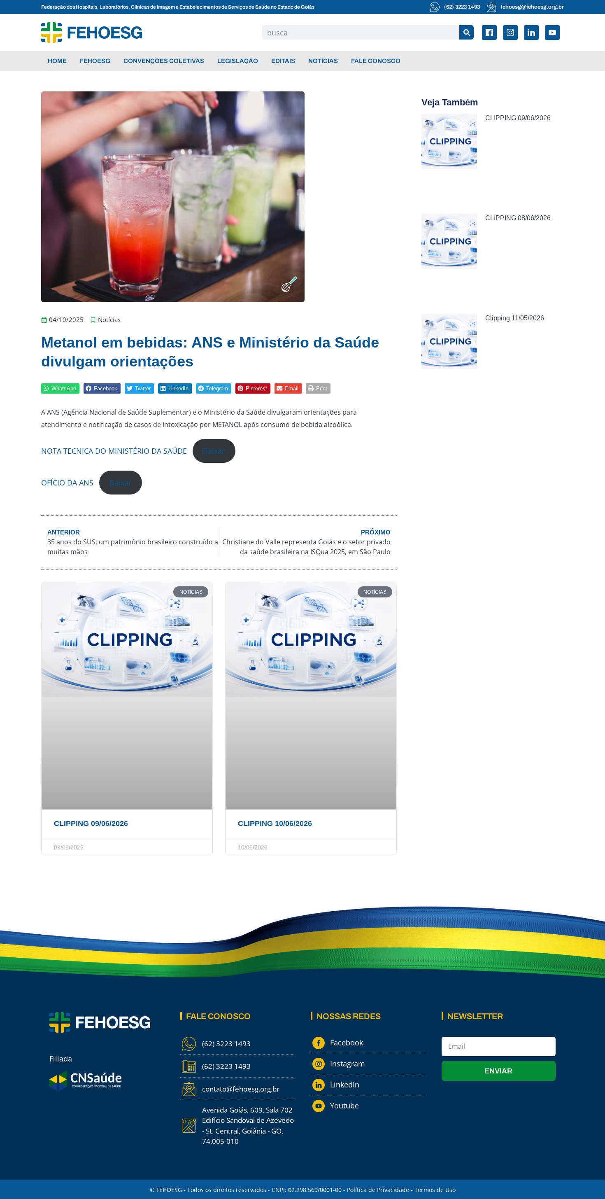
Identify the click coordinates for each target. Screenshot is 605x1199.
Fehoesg (95, 61)
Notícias (323, 61)
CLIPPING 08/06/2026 (518, 218)
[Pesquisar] (466, 32)
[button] (60, 388)
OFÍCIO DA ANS (67, 483)
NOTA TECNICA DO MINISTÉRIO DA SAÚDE (114, 451)
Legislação (237, 61)
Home (57, 61)
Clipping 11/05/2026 (514, 318)
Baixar (214, 451)
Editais (283, 61)
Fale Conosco (375, 61)
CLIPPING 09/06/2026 (91, 823)
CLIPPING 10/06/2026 (275, 823)
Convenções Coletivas (163, 61)
